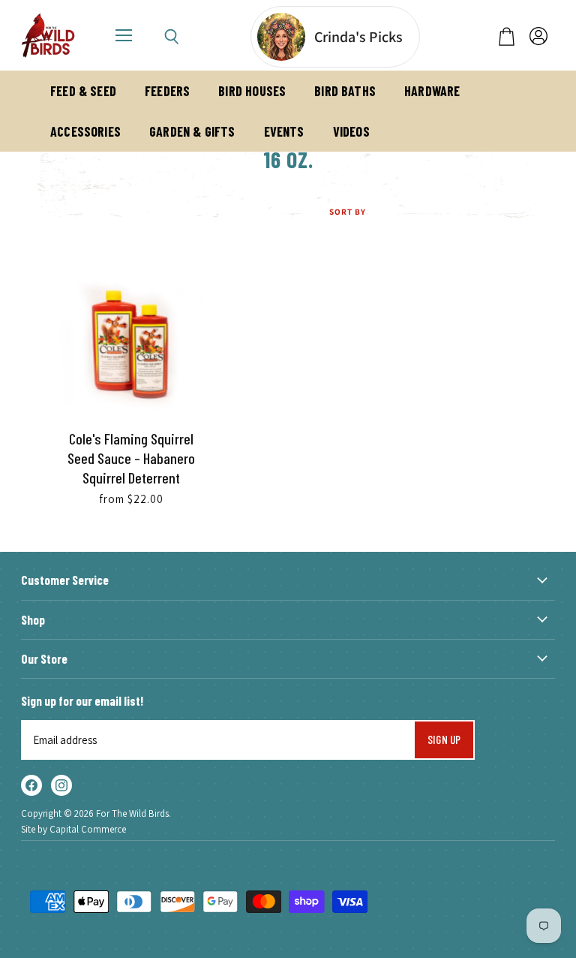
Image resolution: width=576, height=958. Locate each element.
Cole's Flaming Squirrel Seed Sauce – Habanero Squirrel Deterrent (131, 458)
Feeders (167, 91)
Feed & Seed (83, 91)
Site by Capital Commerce (73, 829)
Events (284, 131)
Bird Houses (252, 91)
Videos (351, 131)
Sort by (347, 212)
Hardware (432, 91)
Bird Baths (345, 91)
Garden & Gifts (192, 131)
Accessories (85, 131)
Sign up (444, 739)
